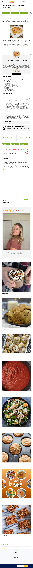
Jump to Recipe (6, 16)
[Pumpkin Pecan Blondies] (16, 519)
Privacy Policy (16, 554)
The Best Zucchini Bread (24, 137)
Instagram (28, 128)
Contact (16, 563)
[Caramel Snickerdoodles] (16, 313)
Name (3, 191)
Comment (4, 180)
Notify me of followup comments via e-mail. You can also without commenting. (16, 200)
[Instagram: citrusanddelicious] (5, 128)
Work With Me (5, 544)
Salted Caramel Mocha (5, 293)
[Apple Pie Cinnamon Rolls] (16, 343)
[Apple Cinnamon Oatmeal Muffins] (16, 447)
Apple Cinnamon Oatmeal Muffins (7, 463)
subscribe (26, 199)
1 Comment (17, 9)
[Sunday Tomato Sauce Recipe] (16, 376)
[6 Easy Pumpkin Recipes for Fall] (16, 483)
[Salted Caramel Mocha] (16, 277)
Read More (16, 255)
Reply (4, 169)
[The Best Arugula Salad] (16, 412)
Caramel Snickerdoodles (5, 329)
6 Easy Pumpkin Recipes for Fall (6, 499)
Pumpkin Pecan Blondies (5, 535)
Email (3, 195)
